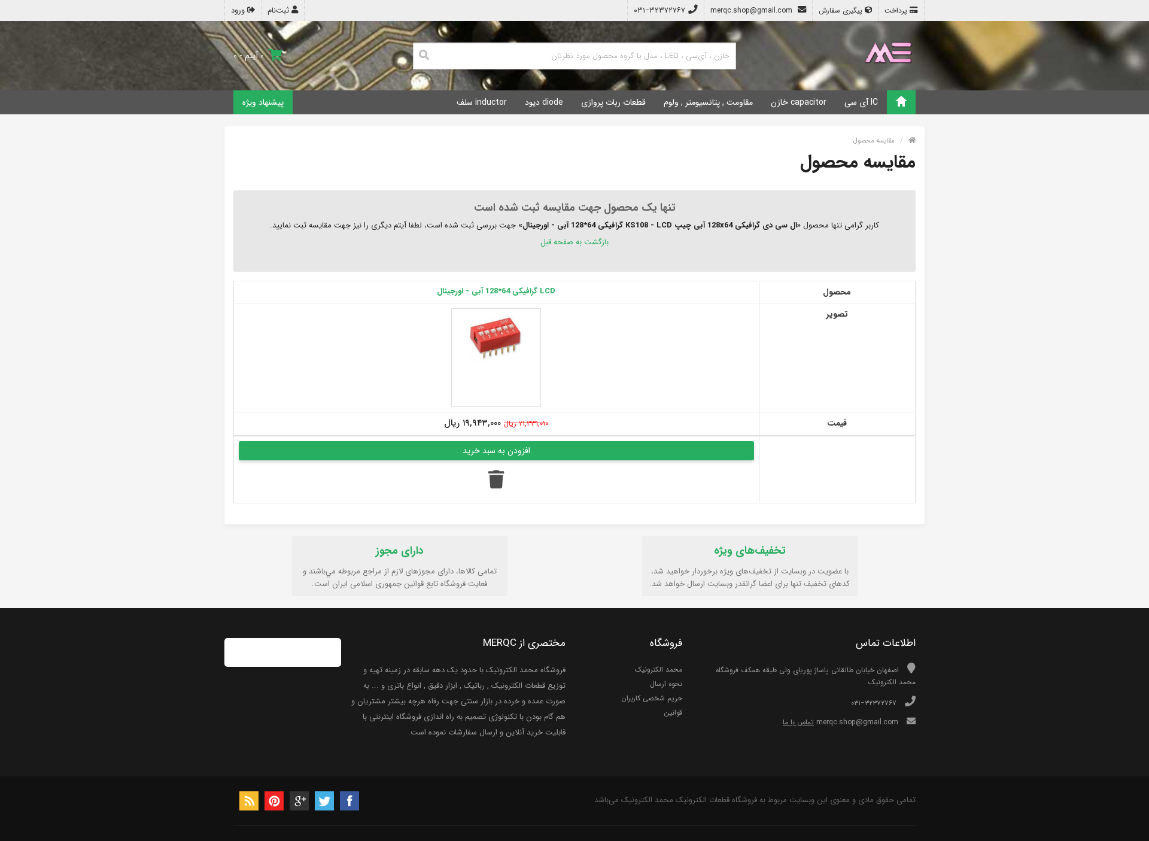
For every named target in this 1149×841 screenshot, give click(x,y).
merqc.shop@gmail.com (752, 10)
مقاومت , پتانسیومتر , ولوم (708, 102)
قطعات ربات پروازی (613, 102)
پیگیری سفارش (842, 10)
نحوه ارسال (666, 684)
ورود (239, 10)
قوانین (673, 712)
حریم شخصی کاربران (651, 698)
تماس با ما (798, 722)
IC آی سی (861, 102)
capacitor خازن (798, 102)
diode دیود (544, 102)
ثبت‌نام (279, 10)
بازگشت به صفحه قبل (574, 242)
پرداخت (897, 10)
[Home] (901, 102)
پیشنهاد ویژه (263, 102)
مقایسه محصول (874, 141)
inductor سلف (482, 102)
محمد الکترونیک (658, 669)
